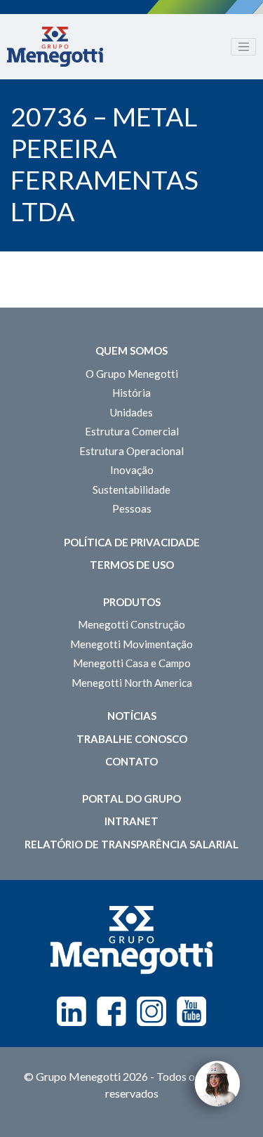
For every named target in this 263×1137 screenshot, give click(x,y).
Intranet (131, 821)
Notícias (131, 715)
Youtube (191, 1011)
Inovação (132, 470)
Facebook (111, 1011)
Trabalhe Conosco (131, 738)
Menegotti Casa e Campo (132, 663)
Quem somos (131, 350)
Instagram (151, 1011)
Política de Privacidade (132, 542)
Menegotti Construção (131, 624)
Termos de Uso (132, 564)
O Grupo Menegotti (132, 373)
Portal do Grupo (131, 798)
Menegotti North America (132, 682)
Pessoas (131, 508)
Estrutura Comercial (132, 431)
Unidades (131, 412)
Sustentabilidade (131, 489)
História (131, 392)
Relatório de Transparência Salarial (131, 844)
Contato (131, 761)
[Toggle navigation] (243, 47)
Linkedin (71, 1011)
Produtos (132, 602)
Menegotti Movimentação (131, 644)
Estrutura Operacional (131, 451)
